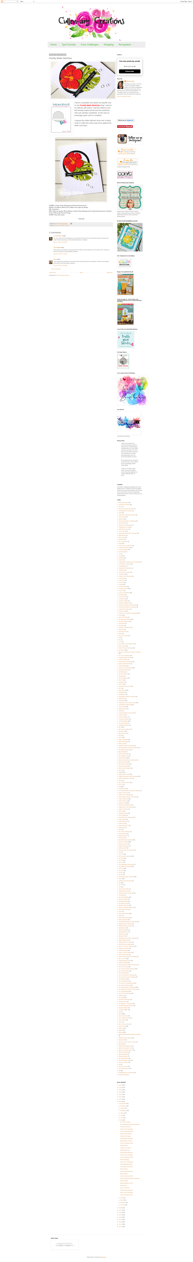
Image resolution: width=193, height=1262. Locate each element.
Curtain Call (122, 611)
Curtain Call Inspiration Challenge (128, 613)
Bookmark (121, 539)
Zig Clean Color (123, 1066)
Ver (119, 1012)
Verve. (120, 1022)
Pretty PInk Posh (123, 821)
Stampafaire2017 (123, 932)
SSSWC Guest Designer (125, 881)
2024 (120, 1089)
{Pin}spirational (123, 1074)
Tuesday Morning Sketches (126, 1005)
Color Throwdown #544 (126, 1143)
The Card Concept (124, 966)
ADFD (120, 513)
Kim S (55, 259)
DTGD (120, 615)
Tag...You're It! (122, 958)
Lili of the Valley (123, 723)
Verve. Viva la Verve (124, 1024)
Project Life (122, 823)
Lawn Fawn (122, 715)
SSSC (120, 878)
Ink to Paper (122, 690)
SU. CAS (121, 885)
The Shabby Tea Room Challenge (128, 989)
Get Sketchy (122, 672)
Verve (120, 1014)
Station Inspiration (123, 940)
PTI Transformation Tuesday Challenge (129, 790)
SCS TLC (121, 868)
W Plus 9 (121, 1028)
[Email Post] (71, 223)
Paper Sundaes (123, 801)
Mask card (121, 743)
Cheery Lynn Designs (124, 572)
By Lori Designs (123, 541)
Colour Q (121, 582)
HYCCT (121, 680)
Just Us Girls (122, 706)
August (122, 1113)
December (123, 1103)
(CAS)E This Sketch (124, 504)
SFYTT (120, 874)
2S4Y (120, 506)
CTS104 (121, 560)
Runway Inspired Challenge (126, 850)
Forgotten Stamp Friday (125, 657)
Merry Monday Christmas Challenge (128, 747)
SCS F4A (121, 858)
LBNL (120, 711)
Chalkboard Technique (125, 568)
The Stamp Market (124, 991)
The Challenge (123, 973)
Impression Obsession (125, 686)
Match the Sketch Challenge (126, 745)
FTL (120, 640)
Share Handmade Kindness (126, 907)
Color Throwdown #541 (126, 1195)
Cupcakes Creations (124, 609)
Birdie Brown (122, 535)
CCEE (120, 556)
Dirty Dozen (122, 623)
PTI (119, 786)
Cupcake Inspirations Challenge (127, 605)
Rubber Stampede (124, 846)
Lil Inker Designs (123, 717)
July (121, 1115)
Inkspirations (122, 694)
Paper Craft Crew (123, 792)
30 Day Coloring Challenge (126, 508)
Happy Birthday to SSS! (126, 1183)
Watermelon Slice (125, 1150)
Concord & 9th (122, 586)
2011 (120, 1224)
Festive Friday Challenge (125, 648)
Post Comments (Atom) (62, 275)
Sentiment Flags (123, 901)
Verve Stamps (122, 1020)
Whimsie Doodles (123, 1052)
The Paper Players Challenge (127, 987)
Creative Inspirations (124, 603)
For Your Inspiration (124, 655)
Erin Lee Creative (123, 635)
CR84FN (121, 558)
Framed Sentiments (125, 1126)
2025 (120, 1087)
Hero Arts (121, 684)
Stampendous (122, 934)
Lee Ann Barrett (58, 236)
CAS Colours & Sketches (125, 545)
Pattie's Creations (123, 809)
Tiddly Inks (121, 995)
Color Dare (122, 578)
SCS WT (121, 870)
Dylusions (121, 629)
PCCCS (121, 784)
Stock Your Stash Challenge (126, 946)
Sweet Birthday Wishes (126, 1164)
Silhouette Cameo (123, 909)
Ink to (120, 688)
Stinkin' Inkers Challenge (125, 944)
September (123, 1110)
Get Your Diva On (123, 674)
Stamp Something (123, 930)
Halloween (122, 682)
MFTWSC (121, 731)
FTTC (120, 642)
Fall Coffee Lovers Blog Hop (126, 644)
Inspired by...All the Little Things (127, 702)
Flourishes (121, 650)
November (123, 1106)
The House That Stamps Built (126, 983)
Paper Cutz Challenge (125, 794)
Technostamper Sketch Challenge (128, 964)
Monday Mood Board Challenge (127, 760)
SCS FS (121, 860)
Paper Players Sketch (126, 1133)
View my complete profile (124, 96)
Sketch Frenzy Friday (124, 917)
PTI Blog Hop (122, 788)
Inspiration (121, 698)
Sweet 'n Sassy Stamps (125, 952)
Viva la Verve (122, 1026)
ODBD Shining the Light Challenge (128, 776)
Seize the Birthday (124, 897)
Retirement (122, 837)
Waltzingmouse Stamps (125, 1038)
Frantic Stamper (123, 659)
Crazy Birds (122, 594)
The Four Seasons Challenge (127, 975)
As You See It (122, 531)
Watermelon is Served (126, 1141)
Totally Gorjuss (123, 1001)
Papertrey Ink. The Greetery (126, 807)
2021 (120, 1097)
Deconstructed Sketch (125, 619)
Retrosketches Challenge (125, 840)
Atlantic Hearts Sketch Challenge (128, 533)
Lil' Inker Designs (123, 721)
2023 (120, 1092)
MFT (120, 727)
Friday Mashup (123, 666)
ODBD (120, 772)
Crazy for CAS (122, 596)
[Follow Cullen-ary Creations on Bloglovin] (125, 121)
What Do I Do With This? (125, 1048)
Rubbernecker (122, 848)
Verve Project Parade (124, 1018)
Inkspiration (122, 692)
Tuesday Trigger (123, 1009)
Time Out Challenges (124, 999)
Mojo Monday (122, 758)
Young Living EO (123, 1062)
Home (53, 44)
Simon (120, 911)
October (122, 1108)
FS (119, 637)
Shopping (109, 44)
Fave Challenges (90, 44)
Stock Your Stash (124, 1187)
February (123, 1202)
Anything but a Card (124, 527)
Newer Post (52, 272)
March (122, 1200)
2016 (120, 1212)
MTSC (120, 737)
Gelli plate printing (124, 670)
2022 (120, 1094)
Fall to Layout (122, 646)
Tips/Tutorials (69, 44)
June (121, 1117)
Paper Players (124, 1145)
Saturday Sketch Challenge (126, 893)
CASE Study (122, 551)
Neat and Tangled (123, 766)
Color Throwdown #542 (126, 1176)
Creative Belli (122, 599)
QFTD (120, 829)
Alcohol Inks (122, 517)
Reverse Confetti (123, 842)
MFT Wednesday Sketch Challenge (129, 1124)
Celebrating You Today (126, 1166)
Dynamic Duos (123, 631)
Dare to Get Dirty (123, 617)
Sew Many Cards (123, 903)
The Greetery (122, 979)
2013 (120, 1219)
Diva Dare (121, 625)
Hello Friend (123, 1185)
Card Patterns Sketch (124, 564)
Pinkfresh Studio (123, 813)
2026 (120, 1085)
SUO (120, 887)
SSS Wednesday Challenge (126, 876)
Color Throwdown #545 (126, 1131)
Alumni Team (122, 523)
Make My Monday (123, 741)
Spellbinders (122, 928)
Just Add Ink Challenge (125, 704)
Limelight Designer (124, 725)
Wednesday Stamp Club (125, 1046)
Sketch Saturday (123, 919)
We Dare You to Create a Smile (127, 1042)
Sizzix (120, 915)
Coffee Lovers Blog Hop (125, 576)
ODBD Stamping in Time (125, 778)
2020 (120, 1099)
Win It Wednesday (123, 1058)
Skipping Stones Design (125, 924)
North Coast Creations (125, 768)
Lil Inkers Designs (123, 719)
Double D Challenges (124, 627)
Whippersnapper (123, 1056)
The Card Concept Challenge (127, 968)
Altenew (55, 225)
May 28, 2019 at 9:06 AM (60, 265)
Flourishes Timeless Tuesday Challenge (130, 652)
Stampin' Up (122, 936)
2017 (120, 1210)
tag (119, 1070)
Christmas (121, 574)
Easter (120, 633)
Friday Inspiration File (124, 663)
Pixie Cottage (122, 815)
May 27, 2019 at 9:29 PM (60, 242)
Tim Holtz (121, 997)
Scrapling (121, 895)
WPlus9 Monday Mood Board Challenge (130, 1034)
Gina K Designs (123, 678)
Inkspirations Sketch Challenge (127, 696)
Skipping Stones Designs (125, 926)
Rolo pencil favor (123, 844)
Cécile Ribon (57, 247)
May (121, 1120)
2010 (120, 1226)
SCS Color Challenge (124, 856)
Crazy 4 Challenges (124, 592)
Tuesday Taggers (123, 1007)
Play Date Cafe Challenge (126, 817)
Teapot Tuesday (123, 962)
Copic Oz (121, 590)
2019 (120, 1101)
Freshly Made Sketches (63, 225)
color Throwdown (123, 1068)
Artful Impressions (123, 529)
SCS (120, 852)
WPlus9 (121, 1032)
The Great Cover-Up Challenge (127, 977)
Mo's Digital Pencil (124, 756)
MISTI (120, 735)
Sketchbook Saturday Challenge (127, 921)
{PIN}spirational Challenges (126, 1072)
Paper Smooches (123, 799)
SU (119, 883)
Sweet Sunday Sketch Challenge (128, 956)
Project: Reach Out (124, 825)
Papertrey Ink (122, 803)
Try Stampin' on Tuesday (125, 1003)
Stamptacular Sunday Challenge (127, 938)
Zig (119, 1064)
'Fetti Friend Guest (123, 502)
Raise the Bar (122, 833)
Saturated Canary (123, 891)
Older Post (109, 272)
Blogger (104, 1257)
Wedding (121, 1044)
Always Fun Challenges (125, 525)
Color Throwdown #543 (126, 1157)
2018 (120, 1207)
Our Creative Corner (124, 782)
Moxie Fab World (123, 762)
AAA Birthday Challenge (125, 511)
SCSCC (121, 872)
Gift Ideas (121, 676)
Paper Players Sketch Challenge (127, 797)
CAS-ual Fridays (123, 549)
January (122, 1205)
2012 (120, 1222)
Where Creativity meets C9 (126, 1050)
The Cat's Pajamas (124, 971)
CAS (120, 543)
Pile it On (121, 811)
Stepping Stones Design (125, 942)
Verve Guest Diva (123, 1016)
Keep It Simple (124, 1180)
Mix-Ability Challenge (124, 749)
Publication (122, 827)
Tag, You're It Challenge (126, 1162)
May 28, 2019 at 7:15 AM (60, 254)
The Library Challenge (125, 985)
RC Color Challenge (124, 831)
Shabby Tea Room (124, 905)
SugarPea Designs (124, 948)
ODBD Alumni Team (124, 774)
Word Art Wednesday (124, 1060)
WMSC (120, 1030)
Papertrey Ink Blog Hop (125, 805)
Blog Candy (122, 537)
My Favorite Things (124, 764)
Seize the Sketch (123, 899)
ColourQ (121, 584)
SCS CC (121, 854)
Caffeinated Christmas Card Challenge (129, 562)
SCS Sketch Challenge (125, 866)
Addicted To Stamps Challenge (127, 515)
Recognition (125, 44)
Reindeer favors (123, 835)
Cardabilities (122, 566)
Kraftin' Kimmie (123, 709)
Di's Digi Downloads (124, 621)
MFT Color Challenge (124, 729)
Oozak (120, 780)
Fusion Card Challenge (125, 668)
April (121, 1198)
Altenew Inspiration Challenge (127, 521)
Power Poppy (122, 819)
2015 (120, 1215)
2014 (120, 1217)
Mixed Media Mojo (124, 754)
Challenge (121, 570)
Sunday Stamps (123, 950)
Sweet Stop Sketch (124, 954)
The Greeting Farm (124, 981)
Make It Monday (123, 739)
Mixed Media (122, 752)
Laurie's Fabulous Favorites (126, 713)
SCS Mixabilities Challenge (126, 864)
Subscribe (129, 71)
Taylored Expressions (124, 960)
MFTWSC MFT (123, 733)
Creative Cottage (123, 601)
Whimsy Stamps (123, 1054)
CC (119, 553)
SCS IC (121, 862)
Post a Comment (56, 269)
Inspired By (122, 700)
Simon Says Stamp (124, 913)
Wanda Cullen (130, 81)
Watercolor (122, 1040)
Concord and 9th (123, 588)
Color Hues (122, 580)
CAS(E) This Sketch (124, 547)
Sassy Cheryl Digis (124, 889)
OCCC (120, 770)
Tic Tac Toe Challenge (125, 993)
